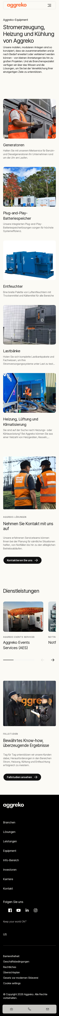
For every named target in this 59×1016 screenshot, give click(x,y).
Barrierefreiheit (11, 956)
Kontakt (8, 888)
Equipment (9, 850)
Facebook (10, 910)
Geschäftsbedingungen (16, 961)
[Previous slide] (42, 660)
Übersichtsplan (11, 972)
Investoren (10, 869)
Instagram (35, 910)
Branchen (9, 822)
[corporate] (17, 5)
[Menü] (49, 5)
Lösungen (9, 831)
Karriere (8, 879)
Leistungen (10, 841)
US (5, 934)
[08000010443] (29, 1009)
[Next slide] (53, 660)
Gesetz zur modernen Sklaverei (20, 977)
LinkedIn (27, 910)
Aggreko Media (18, 910)
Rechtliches (9, 967)
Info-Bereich (11, 860)
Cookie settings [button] (12, 983)
